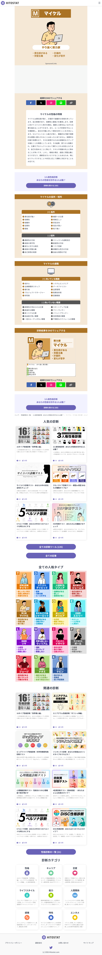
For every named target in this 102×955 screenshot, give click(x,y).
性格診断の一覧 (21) (51, 851)
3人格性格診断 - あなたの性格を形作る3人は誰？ (48, 415)
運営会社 (38, 943)
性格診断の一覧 (26, 415)
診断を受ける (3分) (51, 185)
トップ (17, 415)
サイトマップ (88, 943)
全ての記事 (51, 555)
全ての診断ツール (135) (51, 546)
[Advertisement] (51, 79)
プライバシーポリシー (13, 943)
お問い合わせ (63, 943)
